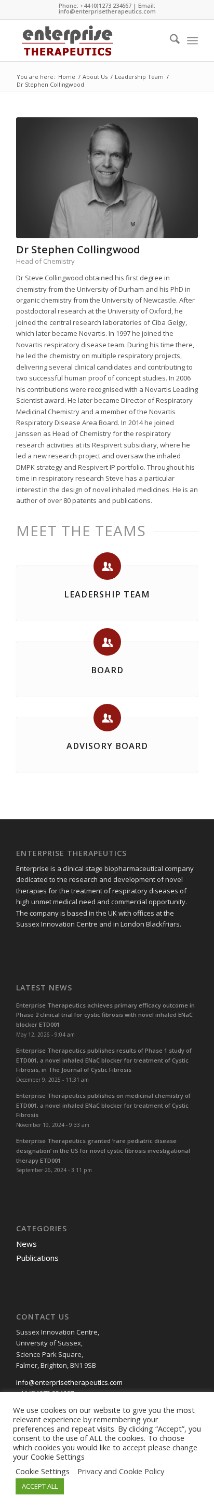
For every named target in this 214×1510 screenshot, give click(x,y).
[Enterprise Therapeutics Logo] (89, 40)
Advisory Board (107, 746)
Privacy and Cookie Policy (120, 1471)
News (26, 1244)
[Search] (169, 40)
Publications (37, 1258)
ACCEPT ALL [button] (40, 1486)
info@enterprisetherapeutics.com (107, 11)
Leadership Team (107, 594)
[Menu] (192, 40)
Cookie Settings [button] (58, 1456)
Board (107, 670)
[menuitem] (169, 40)
